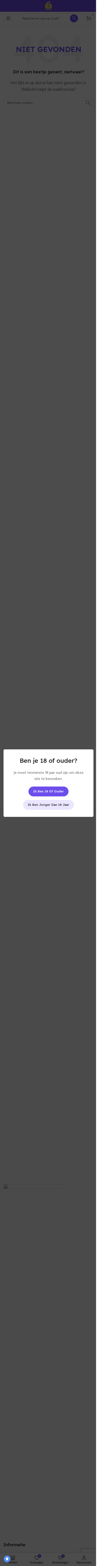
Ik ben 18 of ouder (48, 791)
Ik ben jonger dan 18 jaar (48, 804)
